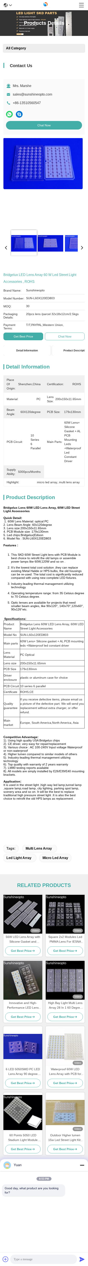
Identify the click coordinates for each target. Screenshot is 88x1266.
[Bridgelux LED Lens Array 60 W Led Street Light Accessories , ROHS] (43, 182)
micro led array (55, 858)
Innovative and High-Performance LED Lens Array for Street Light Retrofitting (23, 1005)
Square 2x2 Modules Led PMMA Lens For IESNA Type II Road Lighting (65, 939)
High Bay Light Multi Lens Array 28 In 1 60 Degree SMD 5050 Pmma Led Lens (65, 1005)
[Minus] (82, 1165)
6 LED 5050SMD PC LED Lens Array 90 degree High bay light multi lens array (23, 1071)
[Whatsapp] (9, 114)
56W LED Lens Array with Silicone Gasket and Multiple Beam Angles (23, 939)
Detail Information (27, 350)
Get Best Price (23, 336)
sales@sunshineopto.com (32, 94)
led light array (18, 858)
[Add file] (6, 1259)
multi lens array (39, 848)
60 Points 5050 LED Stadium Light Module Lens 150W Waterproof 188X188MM (22, 1137)
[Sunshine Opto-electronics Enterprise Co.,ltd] (45, 5)
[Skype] (19, 114)
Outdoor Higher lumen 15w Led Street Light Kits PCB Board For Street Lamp (65, 1137)
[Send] (82, 1259)
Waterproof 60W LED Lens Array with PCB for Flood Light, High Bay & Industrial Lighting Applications (65, 1071)
